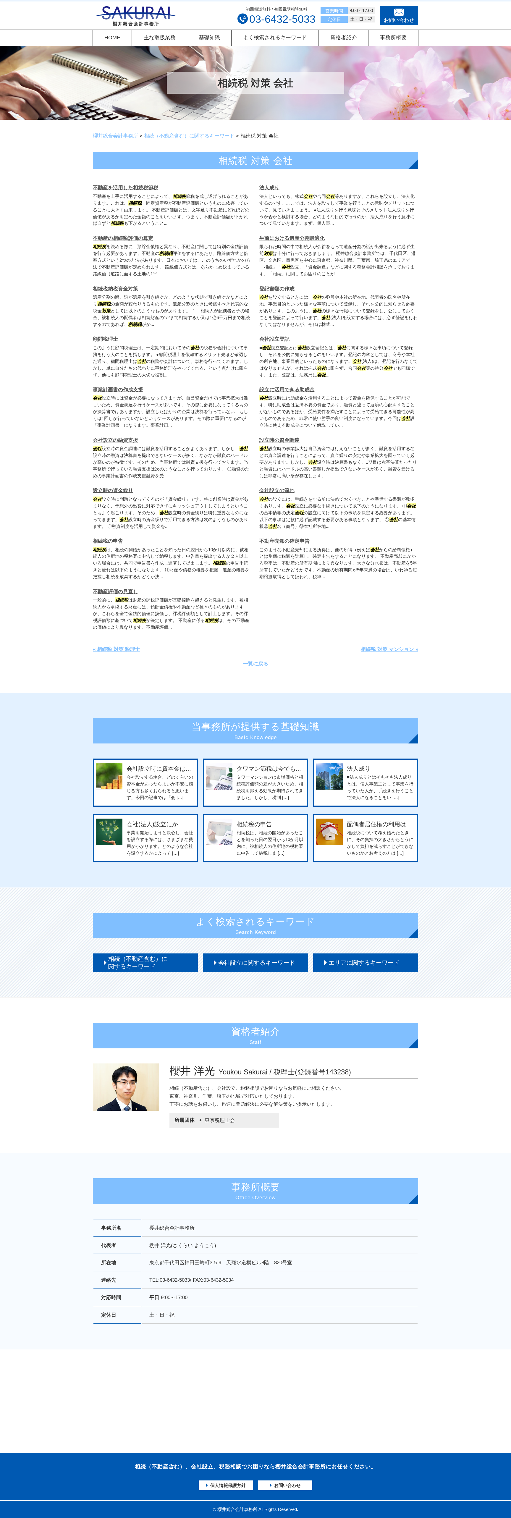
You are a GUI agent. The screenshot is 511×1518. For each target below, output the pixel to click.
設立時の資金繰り (113, 490)
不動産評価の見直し (115, 591)
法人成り (269, 187)
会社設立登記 (274, 339)
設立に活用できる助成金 (287, 389)
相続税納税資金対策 (115, 289)
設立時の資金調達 (279, 440)
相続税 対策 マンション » (389, 649)
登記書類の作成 (277, 289)
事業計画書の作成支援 (118, 389)
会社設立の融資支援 (115, 440)
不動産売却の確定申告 (284, 541)
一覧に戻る (255, 664)
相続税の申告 (108, 541)
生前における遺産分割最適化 (292, 238)
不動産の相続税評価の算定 (123, 238)
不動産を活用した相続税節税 (125, 187)
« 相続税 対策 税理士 (116, 649)
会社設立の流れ (277, 490)
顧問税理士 (105, 339)
